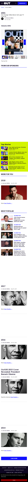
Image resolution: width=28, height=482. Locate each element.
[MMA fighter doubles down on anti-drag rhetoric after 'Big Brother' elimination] (7, 243)
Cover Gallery (8, 7)
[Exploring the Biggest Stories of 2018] (14, 192)
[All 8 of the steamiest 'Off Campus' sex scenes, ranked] (4, 158)
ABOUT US (10, 467)
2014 (3, 428)
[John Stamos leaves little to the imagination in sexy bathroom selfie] (7, 218)
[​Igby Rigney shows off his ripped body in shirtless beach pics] (4, 163)
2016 (3, 340)
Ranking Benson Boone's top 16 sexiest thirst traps (20, 228)
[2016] (14, 352)
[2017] (14, 298)
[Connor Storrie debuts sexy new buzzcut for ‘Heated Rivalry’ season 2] (4, 153)
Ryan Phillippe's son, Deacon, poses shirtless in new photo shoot (20, 236)
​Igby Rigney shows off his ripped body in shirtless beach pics (17, 163)
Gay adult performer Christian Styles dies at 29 (17, 148)
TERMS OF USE (9, 472)
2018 (3, 180)
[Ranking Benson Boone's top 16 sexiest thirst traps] (7, 227)
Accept (14, 480)
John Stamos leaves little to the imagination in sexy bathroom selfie (19, 219)
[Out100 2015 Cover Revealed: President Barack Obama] (14, 386)
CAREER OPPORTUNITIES (20, 467)
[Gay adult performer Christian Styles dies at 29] (4, 148)
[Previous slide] (3, 42)
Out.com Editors (9, 17)
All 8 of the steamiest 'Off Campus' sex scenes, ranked (16, 157)
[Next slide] (24, 42)
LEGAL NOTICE (18, 472)
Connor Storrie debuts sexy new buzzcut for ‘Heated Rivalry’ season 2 (18, 153)
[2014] (14, 439)
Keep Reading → (8, 203)
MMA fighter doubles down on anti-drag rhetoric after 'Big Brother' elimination (19, 244)
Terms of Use (3, 476)
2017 (3, 286)
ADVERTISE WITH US (9, 470)
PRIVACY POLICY (20, 470)
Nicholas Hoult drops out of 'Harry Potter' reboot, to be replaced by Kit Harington (16, 168)
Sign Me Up (22, 3)
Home (2, 7)
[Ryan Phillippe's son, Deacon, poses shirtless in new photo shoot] (7, 235)
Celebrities (17, 215)
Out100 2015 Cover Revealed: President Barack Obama (10, 371)
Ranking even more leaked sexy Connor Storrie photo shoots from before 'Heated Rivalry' (19, 253)
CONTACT (4, 467)
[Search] (16, 3)
